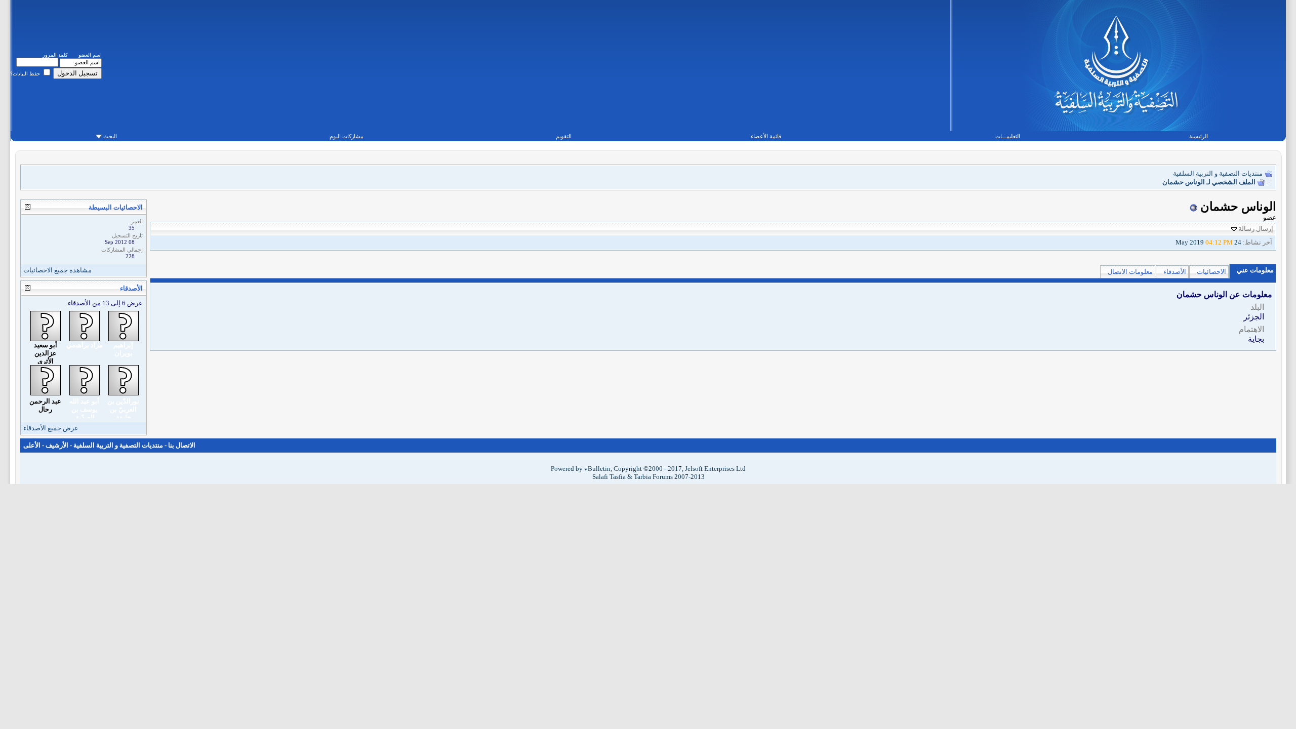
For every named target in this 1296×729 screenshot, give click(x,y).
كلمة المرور (55, 55)
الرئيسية (1198, 136)
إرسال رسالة (1255, 228)
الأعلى (31, 445)
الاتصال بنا (181, 445)
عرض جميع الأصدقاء (50, 428)
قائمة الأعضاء (766, 136)
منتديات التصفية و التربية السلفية (1218, 173)
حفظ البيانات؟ (26, 73)
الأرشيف (57, 445)
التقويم (564, 136)
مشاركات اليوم (346, 136)
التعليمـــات (1007, 136)
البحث (110, 136)
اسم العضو (90, 55)
